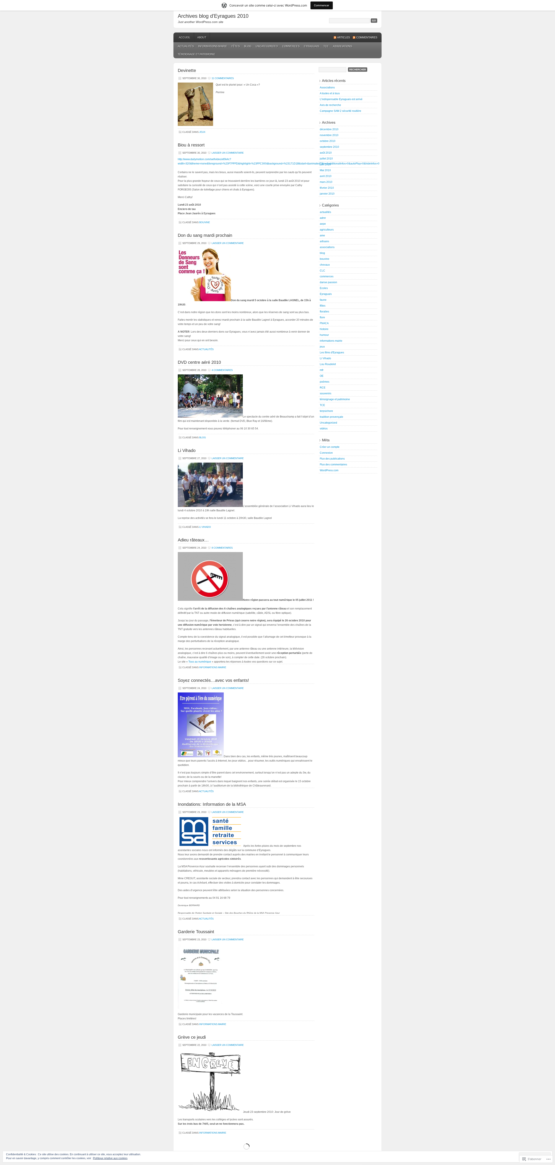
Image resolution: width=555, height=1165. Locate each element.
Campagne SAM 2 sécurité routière (340, 110)
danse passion (328, 282)
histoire (324, 329)
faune (323, 299)
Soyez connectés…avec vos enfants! (213, 680)
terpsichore (326, 411)
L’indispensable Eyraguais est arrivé (341, 99)
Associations (327, 87)
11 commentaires (223, 78)
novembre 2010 (329, 135)
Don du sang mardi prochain (205, 235)
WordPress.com (329, 470)
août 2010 (326, 152)
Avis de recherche (330, 105)
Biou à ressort (191, 145)
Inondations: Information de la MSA (212, 804)
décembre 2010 (329, 129)
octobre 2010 (327, 141)
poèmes (324, 381)
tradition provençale (331, 416)
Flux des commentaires (333, 464)
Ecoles (324, 288)
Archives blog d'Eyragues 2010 (213, 16)
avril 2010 (325, 176)
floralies (324, 311)
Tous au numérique (199, 661)
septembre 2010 (329, 146)
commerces (291, 46)
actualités (186, 46)
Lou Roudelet (328, 364)
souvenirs (325, 393)
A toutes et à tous (330, 93)
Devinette (187, 70)
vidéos (324, 428)
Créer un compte (330, 446)
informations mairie (212, 46)
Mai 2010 (325, 170)
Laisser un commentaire (228, 152)
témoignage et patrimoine (196, 54)
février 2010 (327, 187)
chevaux (325, 264)
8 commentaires (222, 547)
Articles (343, 37)
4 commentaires (222, 370)
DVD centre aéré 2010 (199, 362)
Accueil (184, 37)
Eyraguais (311, 46)
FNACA (324, 323)
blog (247, 46)
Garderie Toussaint (196, 931)
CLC (322, 270)
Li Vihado (187, 450)
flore (322, 317)
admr (323, 217)
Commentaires (366, 37)
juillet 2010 (326, 158)
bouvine (204, 222)
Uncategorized (267, 46)
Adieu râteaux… (193, 540)
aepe (323, 223)
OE (321, 375)
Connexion (326, 452)
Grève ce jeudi (192, 1037)
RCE (322, 387)
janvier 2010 (327, 193)
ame (322, 235)
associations (342, 46)
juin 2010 (325, 164)
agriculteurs (327, 229)
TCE (326, 46)
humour (324, 334)
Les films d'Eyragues (332, 352)
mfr (321, 370)
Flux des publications (332, 458)
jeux (202, 132)
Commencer (321, 5)
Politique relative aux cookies (110, 1158)
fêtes (236, 46)
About (201, 37)
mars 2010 (326, 182)
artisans (324, 241)
